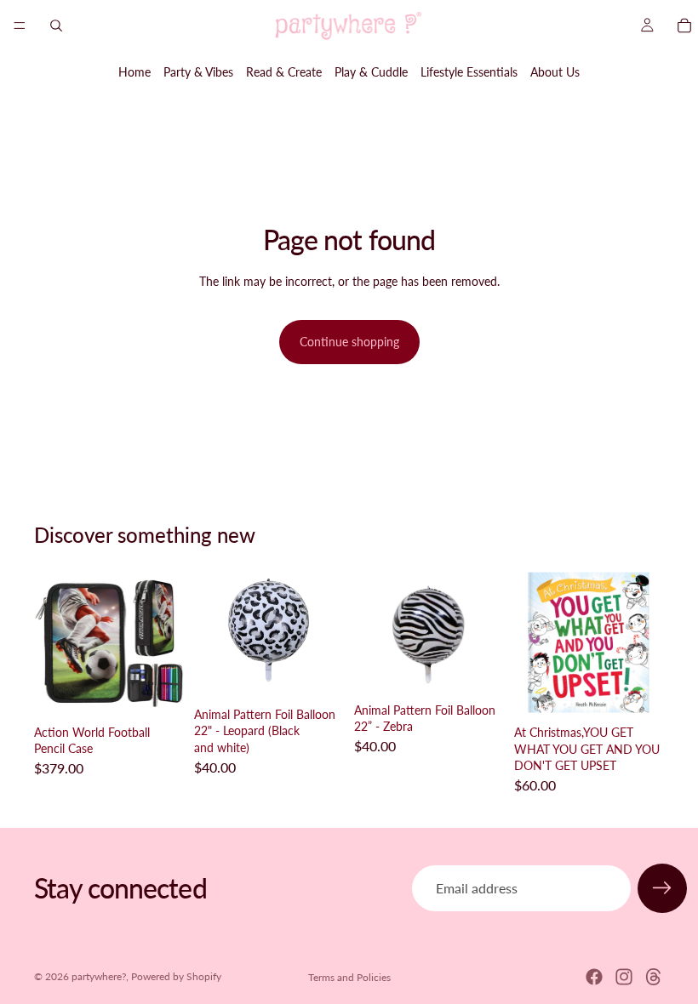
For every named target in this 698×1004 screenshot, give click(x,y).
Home (134, 72)
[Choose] (317, 673)
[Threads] (654, 977)
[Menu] (19, 25)
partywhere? (99, 976)
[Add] (157, 691)
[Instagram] (624, 977)
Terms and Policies (349, 977)
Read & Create (284, 72)
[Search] (56, 25)
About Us (555, 72)
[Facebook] (594, 977)
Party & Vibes (198, 72)
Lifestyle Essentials (469, 72)
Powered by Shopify (176, 976)
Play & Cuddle (371, 72)
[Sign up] (662, 888)
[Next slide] (165, 642)
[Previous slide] (53, 642)
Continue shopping (349, 341)
